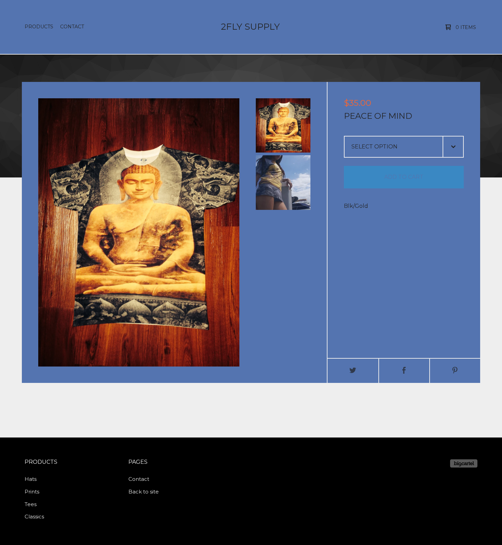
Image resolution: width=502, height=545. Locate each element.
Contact (72, 27)
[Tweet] (352, 371)
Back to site (143, 491)
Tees (31, 504)
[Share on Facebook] (404, 371)
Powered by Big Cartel (463, 463)
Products (39, 27)
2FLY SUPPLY (250, 26)
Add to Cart (403, 177)
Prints (32, 491)
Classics (34, 516)
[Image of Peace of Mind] (283, 125)
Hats (31, 479)
